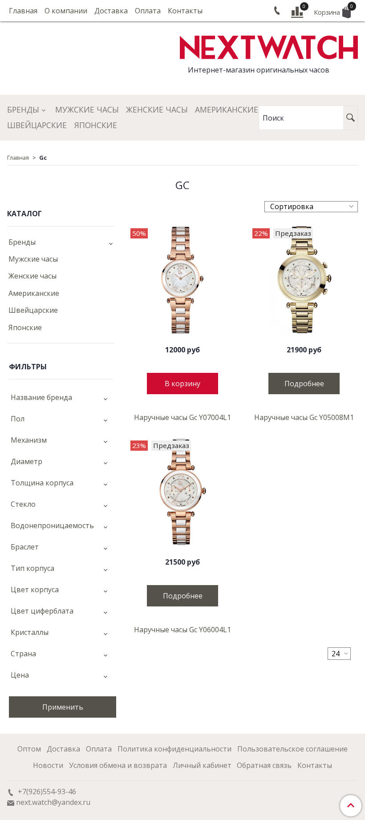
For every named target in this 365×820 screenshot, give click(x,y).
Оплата (148, 11)
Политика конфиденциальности (174, 749)
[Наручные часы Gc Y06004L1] (182, 492)
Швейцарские (37, 125)
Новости (48, 765)
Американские (226, 109)
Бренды (23, 109)
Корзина (332, 10)
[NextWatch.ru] (269, 46)
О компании (66, 11)
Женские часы (157, 109)
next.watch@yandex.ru (53, 802)
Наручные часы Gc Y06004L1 (182, 629)
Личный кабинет (202, 765)
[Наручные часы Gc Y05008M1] (304, 280)
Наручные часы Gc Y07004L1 (182, 417)
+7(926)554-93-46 (46, 791)
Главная (23, 11)
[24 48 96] (339, 653)
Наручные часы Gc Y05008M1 (304, 417)
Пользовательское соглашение (292, 749)
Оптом (29, 749)
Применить (62, 707)
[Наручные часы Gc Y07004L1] (182, 280)
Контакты (185, 11)
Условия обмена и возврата (118, 765)
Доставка (111, 11)
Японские (95, 125)
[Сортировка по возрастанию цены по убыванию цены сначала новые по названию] (311, 206)
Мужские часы (87, 109)
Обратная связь (264, 765)
